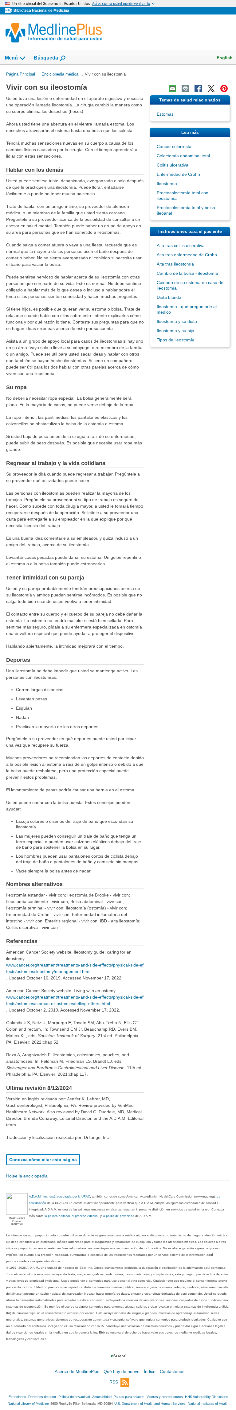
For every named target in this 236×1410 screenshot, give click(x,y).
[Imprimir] (185, 88)
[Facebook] (198, 88)
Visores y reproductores (165, 1397)
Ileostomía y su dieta (177, 321)
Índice (149, 1371)
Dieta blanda (169, 297)
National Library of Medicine (28, 1403)
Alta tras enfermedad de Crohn (187, 254)
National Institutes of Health (208, 1403)
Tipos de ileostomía (176, 339)
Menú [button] (11, 57)
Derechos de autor (42, 1397)
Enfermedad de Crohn (178, 174)
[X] (211, 88)
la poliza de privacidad (118, 1216)
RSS (113, 1382)
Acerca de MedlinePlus (77, 1371)
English (225, 57)
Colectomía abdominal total (183, 155)
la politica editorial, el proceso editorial (71, 1216)
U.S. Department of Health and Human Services (150, 1403)
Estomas (165, 114)
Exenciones (17, 1397)
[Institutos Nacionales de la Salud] (9, 10)
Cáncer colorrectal (174, 146)
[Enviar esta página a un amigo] (172, 88)
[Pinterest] (224, 88)
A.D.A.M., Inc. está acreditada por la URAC (59, 1196)
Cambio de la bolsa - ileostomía (187, 273)
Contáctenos (172, 1371)
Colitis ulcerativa (172, 165)
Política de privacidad (74, 1397)
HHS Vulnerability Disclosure (206, 1397)
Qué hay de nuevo (122, 1371)
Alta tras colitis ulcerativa (181, 245)
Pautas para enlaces (129, 1397)
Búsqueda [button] (46, 57)
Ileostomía (167, 183)
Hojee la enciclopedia (27, 1175)
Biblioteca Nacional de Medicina (41, 10)
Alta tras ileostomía (175, 264)
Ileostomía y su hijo (175, 330)
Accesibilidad (102, 1397)
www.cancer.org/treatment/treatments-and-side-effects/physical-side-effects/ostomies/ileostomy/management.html (75, 968)
